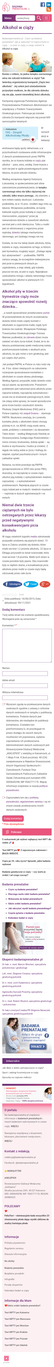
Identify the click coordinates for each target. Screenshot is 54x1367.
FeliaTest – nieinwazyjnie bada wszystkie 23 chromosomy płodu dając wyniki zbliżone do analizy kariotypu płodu (26, 1219)
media (33, 536)
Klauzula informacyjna (15, 1254)
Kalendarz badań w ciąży (20, 918)
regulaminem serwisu (31, 801)
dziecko (16, 232)
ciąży (38, 160)
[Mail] (20, 1157)
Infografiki (9, 1279)
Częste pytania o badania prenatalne (26, 913)
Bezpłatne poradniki (14, 1273)
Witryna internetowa (12, 692)
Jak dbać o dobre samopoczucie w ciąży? (23, 1068)
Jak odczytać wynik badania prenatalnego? (29, 908)
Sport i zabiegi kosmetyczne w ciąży (20, 1072)
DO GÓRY (6, 1362)
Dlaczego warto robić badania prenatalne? (29, 894)
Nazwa (6, 668)
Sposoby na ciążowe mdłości (17, 1077)
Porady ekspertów (13, 1284)
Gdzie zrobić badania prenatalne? (24, 903)
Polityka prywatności (14, 1243)
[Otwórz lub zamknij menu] (46, 18)
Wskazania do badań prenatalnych (25, 899)
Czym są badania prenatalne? (23, 889)
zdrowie (30, 337)
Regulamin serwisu (13, 1248)
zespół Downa (30, 413)
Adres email (8, 680)
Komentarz (8, 625)
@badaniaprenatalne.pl (27, 1162)
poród (46, 312)
